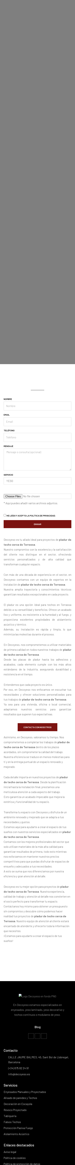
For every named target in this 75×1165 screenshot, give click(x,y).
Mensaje (8, 446)
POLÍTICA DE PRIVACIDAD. (43, 515)
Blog (38, 1027)
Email (7, 414)
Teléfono (9, 430)
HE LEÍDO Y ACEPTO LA (31, 515)
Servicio (8, 474)
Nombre (8, 399)
